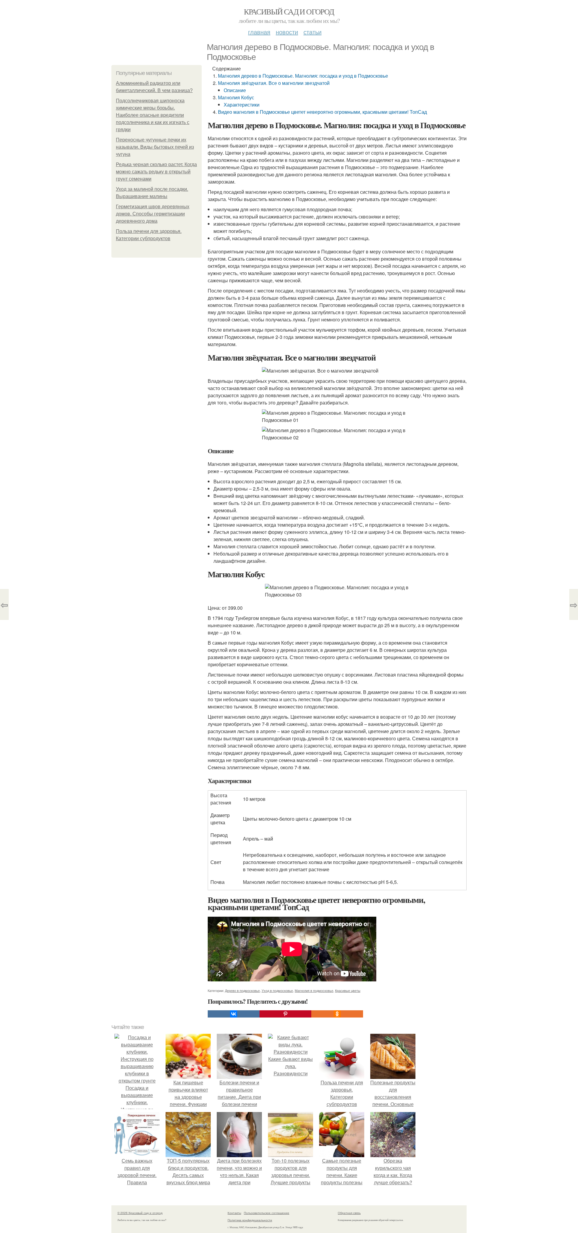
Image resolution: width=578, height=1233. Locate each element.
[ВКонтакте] (233, 1014)
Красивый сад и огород (289, 11)
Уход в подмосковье (277, 990)
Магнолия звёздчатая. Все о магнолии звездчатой (274, 82)
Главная (259, 31)
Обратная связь (349, 1213)
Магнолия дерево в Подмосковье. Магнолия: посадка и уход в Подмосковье (303, 75)
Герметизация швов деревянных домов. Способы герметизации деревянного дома (152, 214)
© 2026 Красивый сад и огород (140, 1213)
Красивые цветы (347, 990)
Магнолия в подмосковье (314, 990)
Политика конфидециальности (250, 1220)
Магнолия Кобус (236, 97)
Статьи (312, 31)
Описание (235, 90)
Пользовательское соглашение (266, 1213)
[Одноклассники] (337, 1014)
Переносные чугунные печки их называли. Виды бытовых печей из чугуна (155, 147)
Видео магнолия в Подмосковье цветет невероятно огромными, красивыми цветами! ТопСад (322, 111)
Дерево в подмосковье (242, 990)
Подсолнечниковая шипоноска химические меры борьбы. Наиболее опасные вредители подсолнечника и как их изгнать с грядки (152, 115)
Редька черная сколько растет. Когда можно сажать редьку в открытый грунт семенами (156, 171)
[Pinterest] (285, 1014)
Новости (287, 31)
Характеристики (241, 104)
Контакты (234, 1213)
